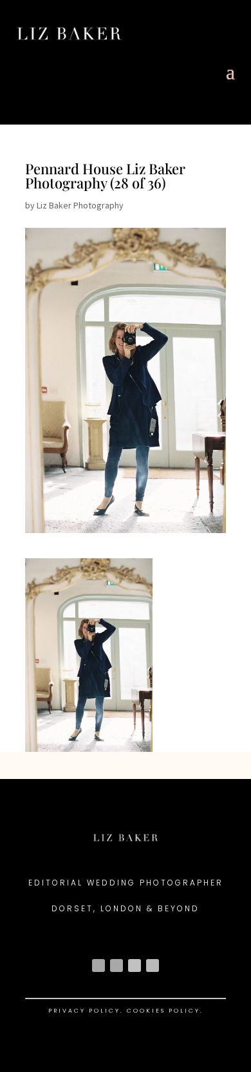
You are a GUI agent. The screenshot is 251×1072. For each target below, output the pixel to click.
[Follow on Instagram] (98, 965)
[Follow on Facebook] (116, 965)
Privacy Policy (84, 1011)
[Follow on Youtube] (134, 965)
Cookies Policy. (165, 1011)
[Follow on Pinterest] (152, 965)
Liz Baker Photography (80, 205)
